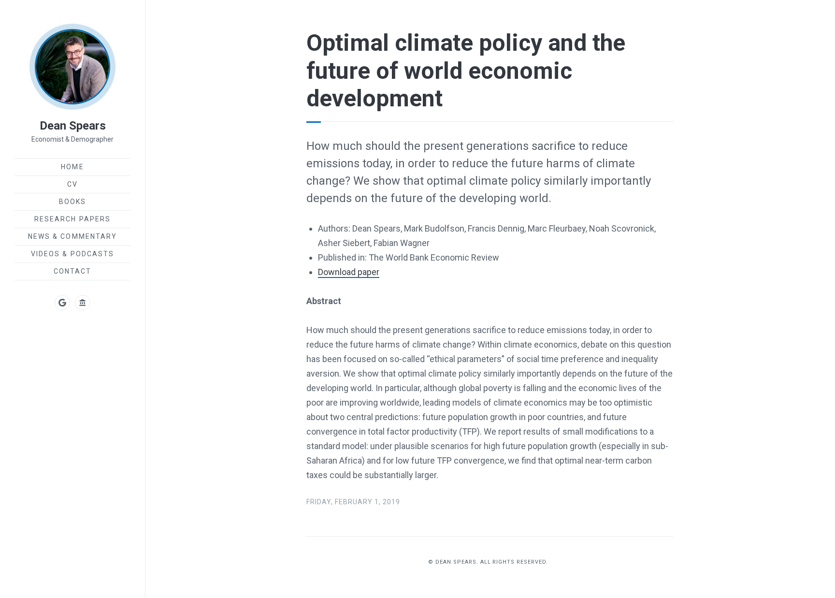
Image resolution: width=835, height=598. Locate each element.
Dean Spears (73, 125)
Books (72, 201)
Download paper (348, 272)
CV (72, 184)
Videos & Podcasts (73, 254)
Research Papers (72, 219)
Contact (73, 271)
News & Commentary (72, 236)
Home (72, 167)
